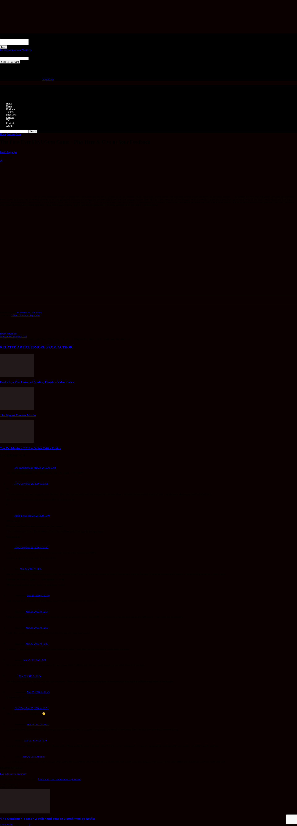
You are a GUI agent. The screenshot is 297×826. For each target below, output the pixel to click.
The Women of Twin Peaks (28, 312)
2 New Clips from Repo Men (25, 315)
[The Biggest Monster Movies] (17, 409)
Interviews (11, 114)
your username (36, 40)
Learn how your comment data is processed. (59, 779)
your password (36, 43)
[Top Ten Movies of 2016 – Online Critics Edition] (17, 442)
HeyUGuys (20, 483)
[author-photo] (7, 331)
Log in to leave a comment (13, 774)
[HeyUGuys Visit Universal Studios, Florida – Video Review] (17, 376)
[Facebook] (5, 165)
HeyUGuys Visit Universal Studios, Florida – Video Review (37, 382)
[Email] (61, 165)
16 (1, 160)
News (9, 106)
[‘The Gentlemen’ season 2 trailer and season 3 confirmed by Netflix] (25, 812)
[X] (16, 165)
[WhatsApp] (27, 165)
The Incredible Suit (24, 467)
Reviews (10, 109)
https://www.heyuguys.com (13, 336)
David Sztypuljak (8, 152)
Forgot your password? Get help (16, 50)
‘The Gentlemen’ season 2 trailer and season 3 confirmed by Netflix (47, 818)
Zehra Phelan (6, 824)
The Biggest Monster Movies (18, 415)
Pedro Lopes (21, 515)
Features (10, 117)
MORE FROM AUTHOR (53, 347)
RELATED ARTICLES (17, 347)
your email (34, 58)
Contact (10, 123)
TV (8, 120)
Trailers (9, 112)
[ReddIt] (50, 165)
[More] (72, 165)
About (9, 126)
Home (9, 103)
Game (18, 134)
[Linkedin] (38, 165)
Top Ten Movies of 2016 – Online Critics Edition (30, 448)
